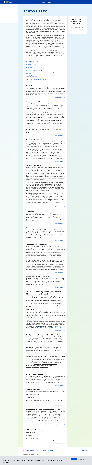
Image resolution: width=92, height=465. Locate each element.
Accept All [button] (74, 459)
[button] (83, 459)
